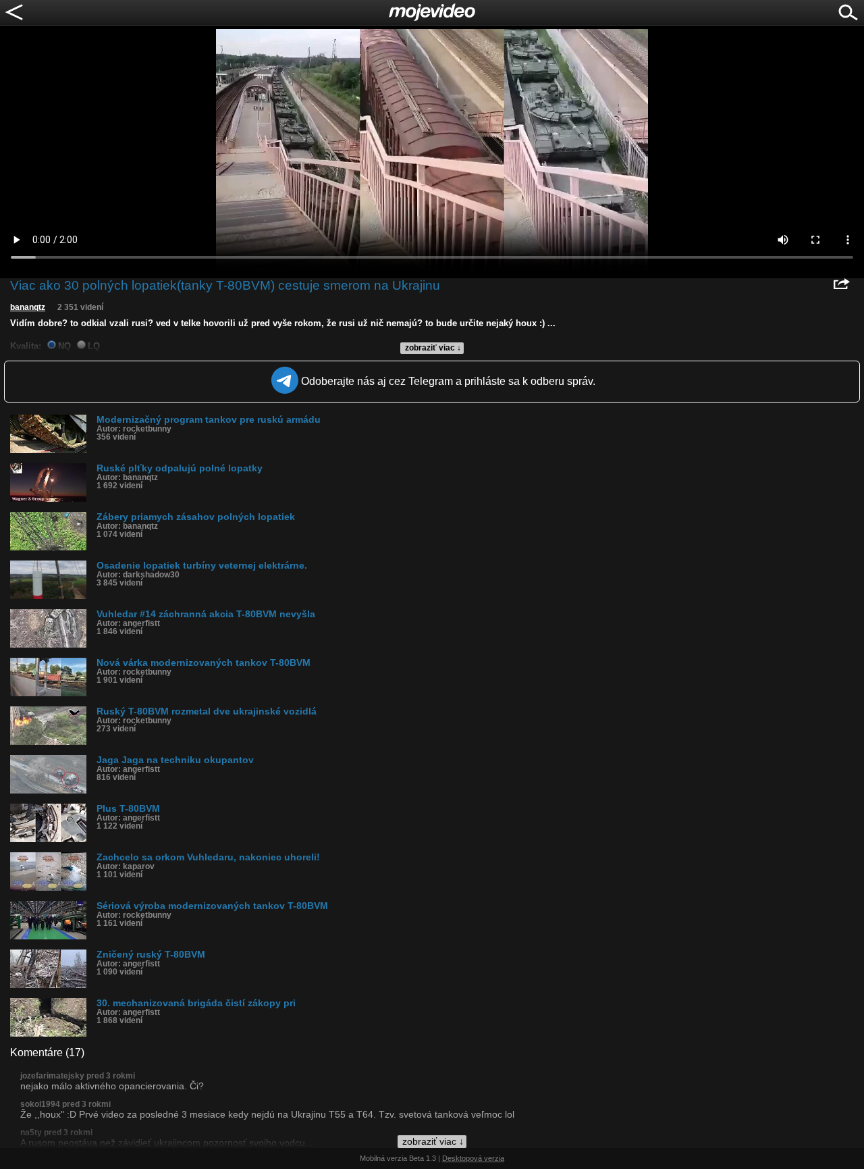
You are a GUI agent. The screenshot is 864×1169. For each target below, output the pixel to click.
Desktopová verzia (473, 1158)
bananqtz (27, 307)
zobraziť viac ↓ (433, 348)
